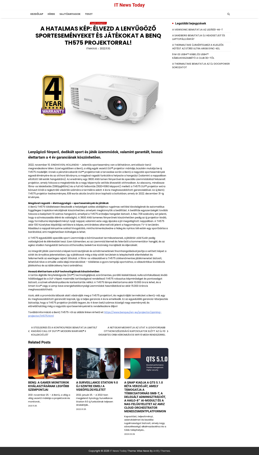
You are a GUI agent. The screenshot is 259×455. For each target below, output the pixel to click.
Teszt (89, 14)
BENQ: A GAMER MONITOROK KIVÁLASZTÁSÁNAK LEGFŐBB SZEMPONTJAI (48, 386)
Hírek (51, 14)
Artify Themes (161, 451)
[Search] (228, 14)
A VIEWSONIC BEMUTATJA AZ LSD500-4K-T (197, 29)
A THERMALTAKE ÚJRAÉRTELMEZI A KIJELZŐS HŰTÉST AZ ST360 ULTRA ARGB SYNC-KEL (197, 46)
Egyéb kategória (98, 23)
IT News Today (129, 5)
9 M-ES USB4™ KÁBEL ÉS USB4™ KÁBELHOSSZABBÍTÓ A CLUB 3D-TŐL (193, 56)
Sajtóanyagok (70, 14)
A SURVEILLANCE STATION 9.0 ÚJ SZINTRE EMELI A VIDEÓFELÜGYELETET (97, 386)
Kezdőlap (36, 14)
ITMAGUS (91, 48)
